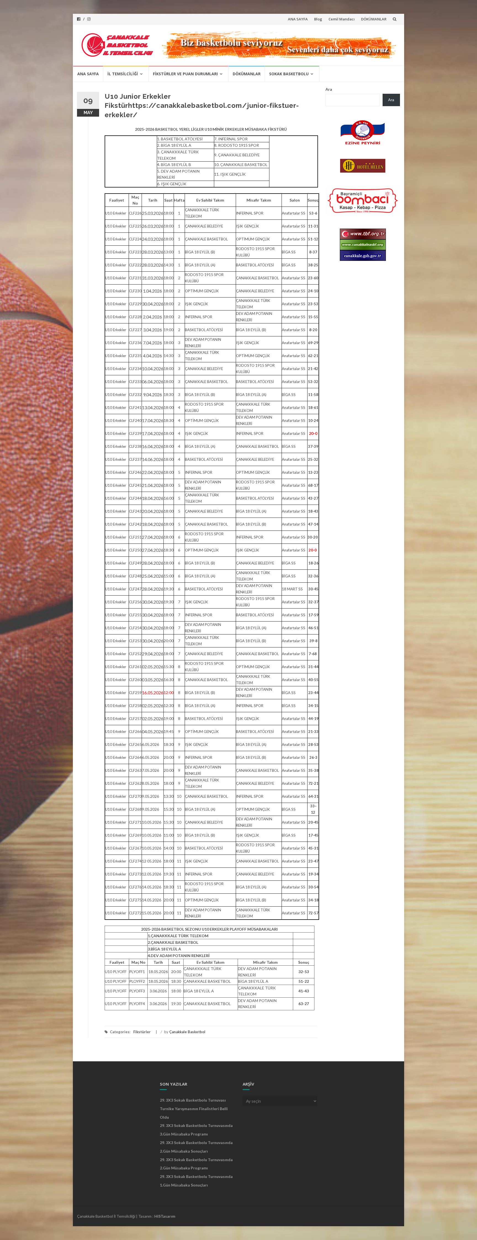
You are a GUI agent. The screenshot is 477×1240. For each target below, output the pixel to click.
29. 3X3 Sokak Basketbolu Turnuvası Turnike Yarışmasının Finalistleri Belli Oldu (194, 1109)
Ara (328, 89)
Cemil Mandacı (341, 19)
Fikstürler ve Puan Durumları (185, 73)
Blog (318, 19)
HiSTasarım (164, 1216)
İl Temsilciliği (122, 73)
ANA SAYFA (298, 19)
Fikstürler (142, 1032)
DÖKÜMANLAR (373, 19)
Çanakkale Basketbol (187, 1032)
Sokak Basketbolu (289, 73)
